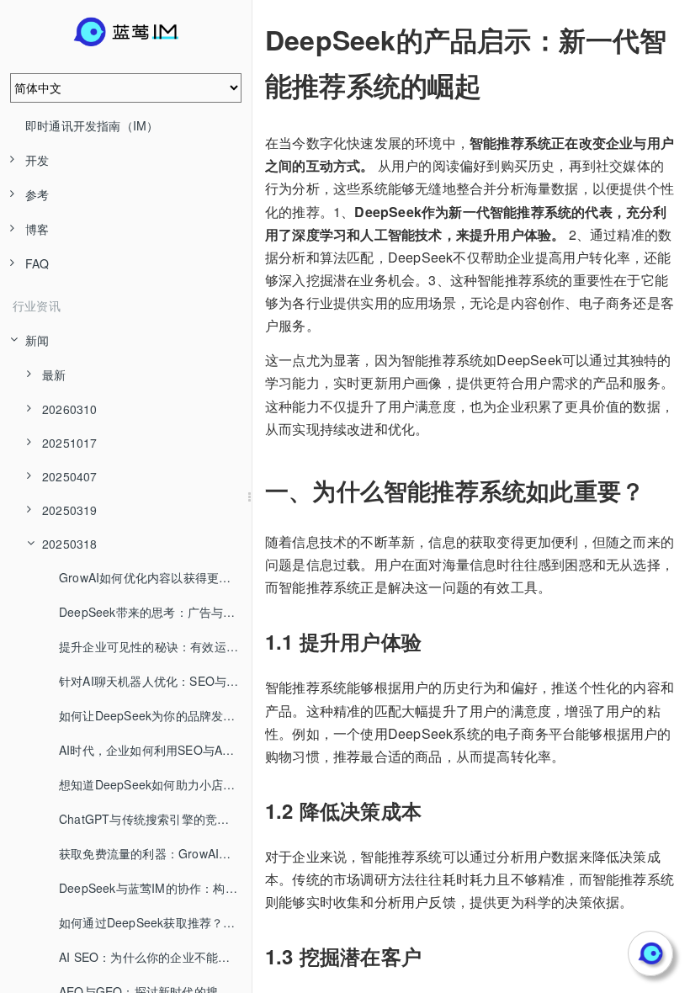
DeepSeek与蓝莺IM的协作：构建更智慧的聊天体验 (155, 887)
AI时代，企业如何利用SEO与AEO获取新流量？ (155, 749)
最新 (54, 374)
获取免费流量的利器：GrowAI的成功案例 (155, 853)
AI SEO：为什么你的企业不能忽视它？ (155, 956)
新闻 (37, 340)
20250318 (70, 543)
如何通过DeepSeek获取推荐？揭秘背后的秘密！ (155, 922)
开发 (37, 159)
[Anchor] (253, 39)
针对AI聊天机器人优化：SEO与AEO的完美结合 (155, 680)
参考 (37, 194)
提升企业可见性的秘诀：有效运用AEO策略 (155, 646)
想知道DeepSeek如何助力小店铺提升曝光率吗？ (155, 784)
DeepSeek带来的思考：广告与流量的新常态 (155, 611)
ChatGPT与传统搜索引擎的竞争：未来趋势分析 (155, 818)
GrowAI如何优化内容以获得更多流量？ (155, 577)
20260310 (70, 409)
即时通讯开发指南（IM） (91, 125)
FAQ (37, 263)
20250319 (70, 510)
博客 (37, 228)
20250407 (70, 476)
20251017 (70, 442)
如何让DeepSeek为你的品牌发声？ (153, 715)
